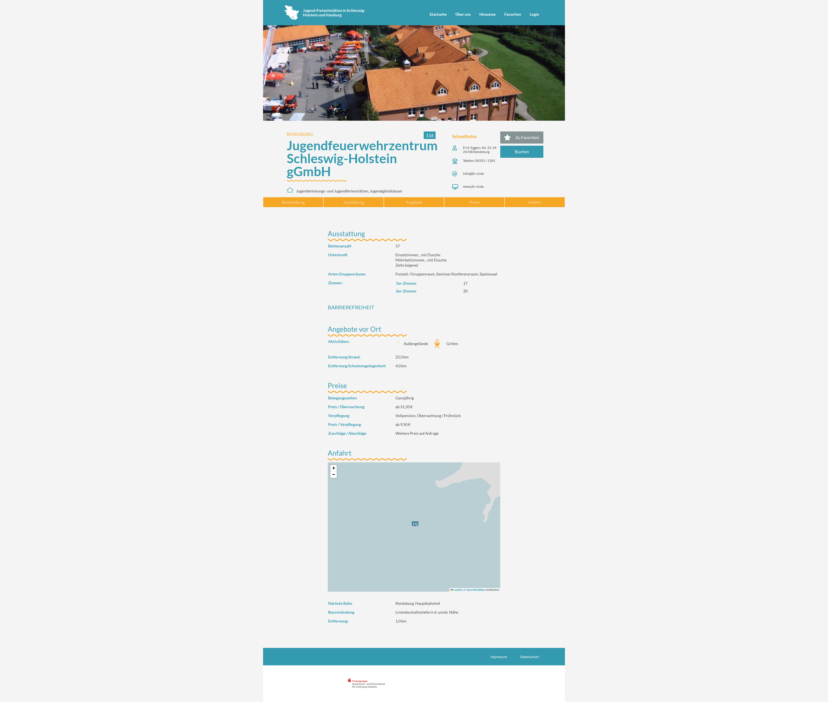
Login (534, 14)
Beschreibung (293, 202)
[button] (333, 468)
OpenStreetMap (475, 589)
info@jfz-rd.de (473, 173)
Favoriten (512, 14)
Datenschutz (529, 657)
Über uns (463, 14)
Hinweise (487, 14)
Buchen (522, 151)
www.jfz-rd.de (473, 186)
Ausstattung (353, 202)
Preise (474, 202)
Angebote (414, 202)
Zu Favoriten (527, 137)
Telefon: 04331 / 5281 (479, 160)
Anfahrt (534, 202)
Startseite (438, 14)
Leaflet (457, 589)
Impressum (499, 657)
